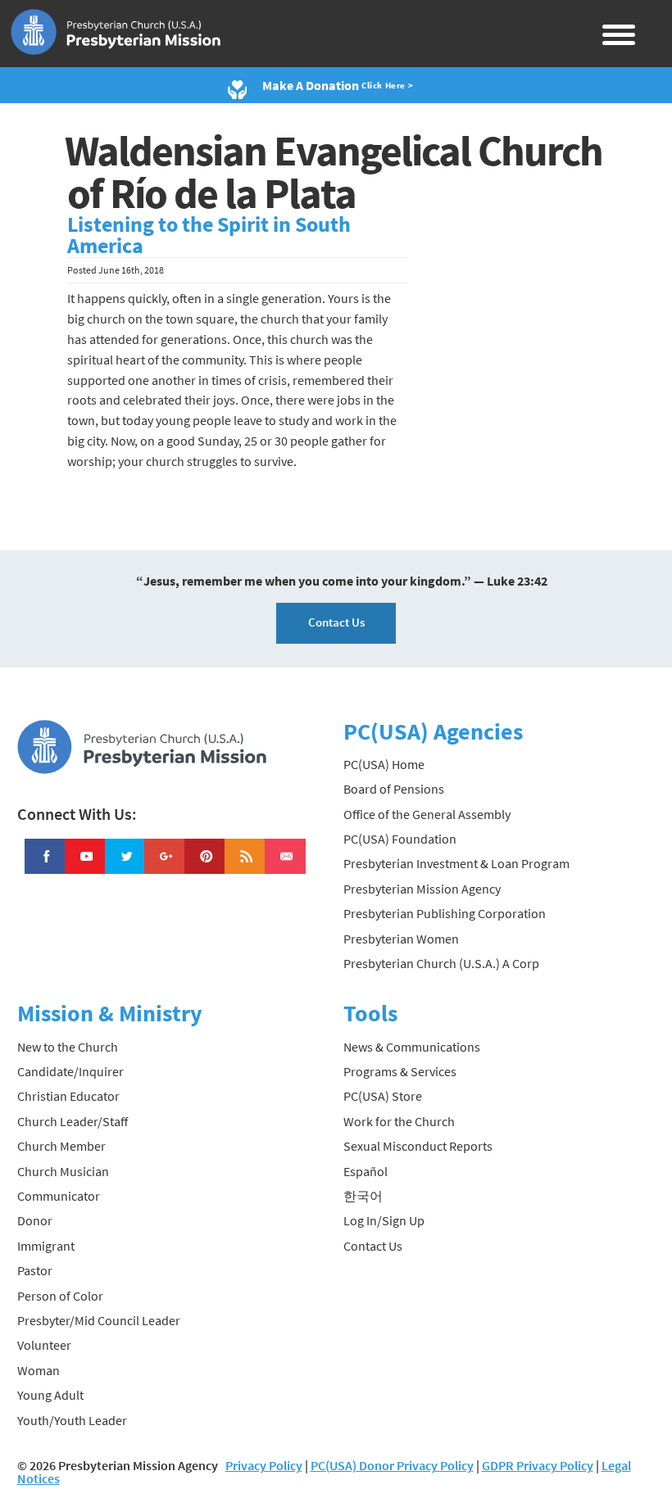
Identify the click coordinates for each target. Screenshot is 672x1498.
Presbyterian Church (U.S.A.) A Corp (441, 963)
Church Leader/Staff (72, 1121)
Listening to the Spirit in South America (209, 235)
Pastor (34, 1270)
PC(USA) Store (382, 1096)
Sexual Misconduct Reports (418, 1146)
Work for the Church (399, 1121)
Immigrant (46, 1246)
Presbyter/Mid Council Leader (98, 1320)
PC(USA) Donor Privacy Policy (392, 1465)
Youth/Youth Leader (72, 1420)
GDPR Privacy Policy (537, 1465)
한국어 (363, 1196)
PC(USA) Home (384, 764)
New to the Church (67, 1047)
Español (365, 1171)
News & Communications (411, 1047)
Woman (38, 1370)
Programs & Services (399, 1071)
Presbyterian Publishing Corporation (444, 913)
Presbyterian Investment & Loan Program (456, 863)
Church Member (61, 1146)
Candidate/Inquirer (70, 1071)
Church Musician (63, 1171)
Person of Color (60, 1296)
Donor (34, 1220)
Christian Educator (68, 1096)
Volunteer (44, 1345)
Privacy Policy (263, 1465)
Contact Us (336, 622)
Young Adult (50, 1395)
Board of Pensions (393, 789)
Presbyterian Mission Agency (422, 888)
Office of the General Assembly (427, 814)
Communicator (58, 1196)
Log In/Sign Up (384, 1220)
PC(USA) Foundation (399, 838)
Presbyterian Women (401, 938)
